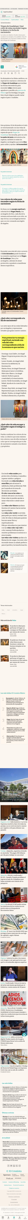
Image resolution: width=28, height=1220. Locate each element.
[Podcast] (9, 1178)
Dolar (8, 1218)
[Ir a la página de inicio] (2, 12)
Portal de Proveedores (18, 1185)
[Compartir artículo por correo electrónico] (15, 73)
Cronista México (5, 19)
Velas (22, 19)
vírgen (21, 610)
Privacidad (14, 1199)
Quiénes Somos (8, 1185)
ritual (8, 610)
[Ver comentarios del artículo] (19, 73)
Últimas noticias (4, 8)
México (3, 613)
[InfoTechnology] (18, 1178)
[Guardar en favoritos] (2, 66)
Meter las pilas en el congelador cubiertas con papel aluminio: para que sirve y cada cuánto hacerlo (16, 730)
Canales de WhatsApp (13, 1182)
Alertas (19, 1218)
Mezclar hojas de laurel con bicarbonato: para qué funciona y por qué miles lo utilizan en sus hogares (15, 722)
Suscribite (23, 1182)
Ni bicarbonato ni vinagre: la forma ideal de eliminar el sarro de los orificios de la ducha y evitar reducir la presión (16, 739)
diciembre (14, 610)
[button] (24, 1035)
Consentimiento (14, 1202)
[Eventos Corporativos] (15, 1175)
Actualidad (14, 8)
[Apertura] (6, 1175)
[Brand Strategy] (23, 1175)
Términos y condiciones (14, 1196)
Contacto (4, 1182)
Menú (3, 1218)
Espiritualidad (15, 19)
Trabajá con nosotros (14, 1188)
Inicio (14, 1218)
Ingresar (25, 1218)
